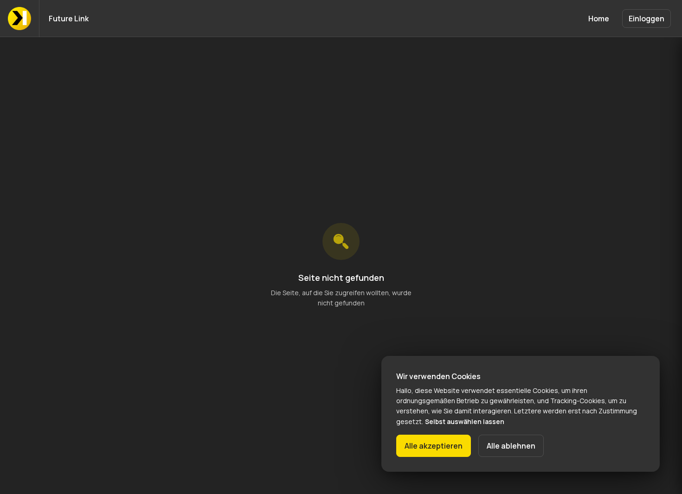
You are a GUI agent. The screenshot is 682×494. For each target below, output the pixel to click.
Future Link (69, 18)
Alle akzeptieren (434, 446)
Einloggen (646, 18)
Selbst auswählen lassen (464, 421)
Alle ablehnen (511, 446)
